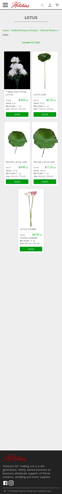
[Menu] (5, 5)
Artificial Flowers (48, 30)
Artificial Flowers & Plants (25, 30)
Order (17, 114)
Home (6, 30)
